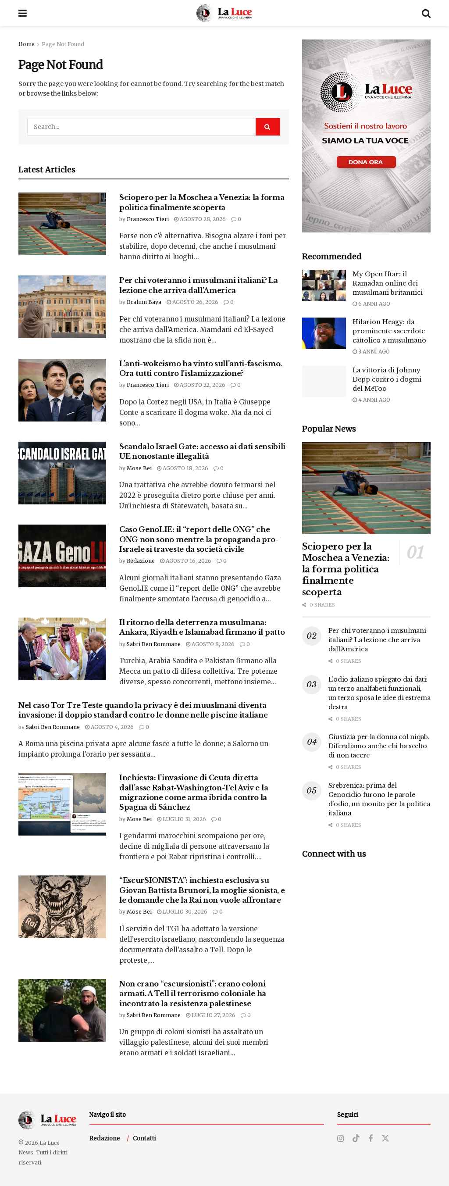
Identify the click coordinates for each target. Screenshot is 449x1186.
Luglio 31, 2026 (183, 819)
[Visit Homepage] (224, 13)
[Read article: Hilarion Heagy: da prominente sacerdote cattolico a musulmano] (324, 333)
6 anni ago (373, 303)
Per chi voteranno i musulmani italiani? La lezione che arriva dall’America (377, 640)
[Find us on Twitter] (385, 1138)
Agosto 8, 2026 (212, 644)
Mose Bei (139, 468)
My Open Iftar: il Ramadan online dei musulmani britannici (388, 283)
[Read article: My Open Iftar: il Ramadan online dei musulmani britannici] (324, 285)
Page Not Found (63, 44)
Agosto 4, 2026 (111, 727)
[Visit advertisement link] (366, 135)
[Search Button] (426, 13)
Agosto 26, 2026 (194, 302)
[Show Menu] (22, 13)
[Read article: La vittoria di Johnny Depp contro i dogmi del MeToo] (324, 381)
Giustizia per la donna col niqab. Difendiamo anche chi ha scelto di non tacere (379, 746)
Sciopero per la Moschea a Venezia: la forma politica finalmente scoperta (345, 569)
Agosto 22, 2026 (201, 385)
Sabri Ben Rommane (154, 644)
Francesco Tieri (148, 219)
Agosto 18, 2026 (184, 468)
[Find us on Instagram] (340, 1139)
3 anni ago (373, 351)
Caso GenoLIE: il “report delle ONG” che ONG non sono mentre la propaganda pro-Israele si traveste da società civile (198, 539)
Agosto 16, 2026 (187, 560)
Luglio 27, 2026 (212, 1015)
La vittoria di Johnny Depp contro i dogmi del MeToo (387, 379)
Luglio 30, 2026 (184, 911)
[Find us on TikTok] (356, 1138)
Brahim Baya (144, 302)
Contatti (144, 1138)
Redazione (141, 560)
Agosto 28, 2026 (202, 219)
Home (26, 44)
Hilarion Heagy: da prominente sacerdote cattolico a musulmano (389, 331)
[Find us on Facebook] (370, 1139)
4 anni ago (373, 400)
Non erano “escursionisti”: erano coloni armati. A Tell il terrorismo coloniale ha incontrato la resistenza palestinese (192, 993)
